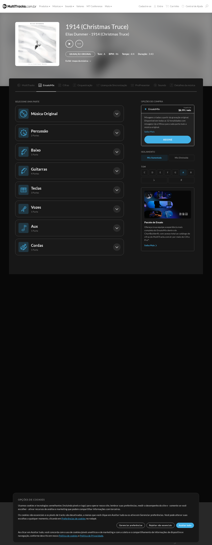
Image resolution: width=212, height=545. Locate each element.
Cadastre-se (145, 6)
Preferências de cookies (73, 518)
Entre (160, 6)
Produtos (43, 6)
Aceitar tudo (185, 525)
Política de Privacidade (91, 535)
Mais (107, 6)
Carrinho (174, 6)
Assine (167, 139)
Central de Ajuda (194, 6)
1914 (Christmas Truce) (110, 34)
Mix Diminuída (181, 157)
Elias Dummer (76, 34)
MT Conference (94, 6)
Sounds (68, 6)
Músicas (56, 6)
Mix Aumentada (154, 157)
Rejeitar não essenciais (160, 525)
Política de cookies (68, 535)
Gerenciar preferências (130, 525)
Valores (80, 6)
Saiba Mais (149, 131)
